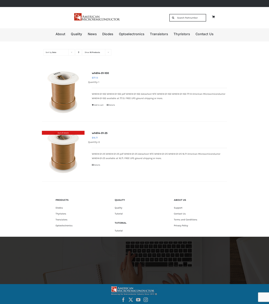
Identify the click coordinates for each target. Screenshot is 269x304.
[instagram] (146, 300)
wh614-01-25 (100, 133)
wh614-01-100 (100, 73)
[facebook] (123, 300)
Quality (118, 207)
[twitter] (131, 300)
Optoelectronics (64, 225)
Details (112, 105)
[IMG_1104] (96, 14)
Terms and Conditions (185, 219)
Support (178, 207)
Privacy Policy (181, 225)
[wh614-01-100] (63, 92)
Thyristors (61, 213)
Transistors (61, 219)
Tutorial (119, 213)
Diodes (59, 207)
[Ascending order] (79, 52)
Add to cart (99, 105)
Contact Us (180, 213)
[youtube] (138, 300)
